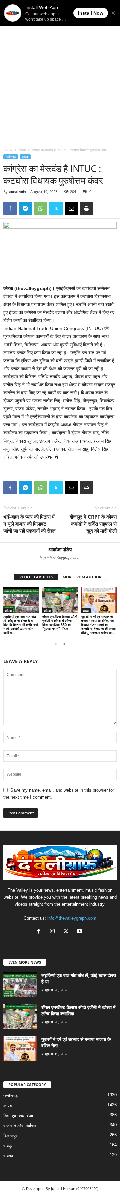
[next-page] (64, 643)
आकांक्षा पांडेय (17, 191)
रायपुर (8, 1145)
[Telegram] (25, 208)
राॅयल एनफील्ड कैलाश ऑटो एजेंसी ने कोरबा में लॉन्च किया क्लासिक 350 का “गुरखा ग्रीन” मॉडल (59, 622)
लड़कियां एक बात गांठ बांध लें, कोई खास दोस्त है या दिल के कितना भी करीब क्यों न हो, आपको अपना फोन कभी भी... (20, 624)
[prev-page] (56, 643)
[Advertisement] (60, 81)
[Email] (71, 208)
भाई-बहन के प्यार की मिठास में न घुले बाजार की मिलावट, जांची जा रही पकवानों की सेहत (29, 523)
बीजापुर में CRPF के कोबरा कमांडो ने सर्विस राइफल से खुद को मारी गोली (93, 523)
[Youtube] (80, 931)
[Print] (86, 208)
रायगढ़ (8, 1155)
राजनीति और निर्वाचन (19, 1125)
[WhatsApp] (40, 208)
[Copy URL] (102, 208)
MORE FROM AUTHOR (82, 576)
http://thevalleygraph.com (60, 558)
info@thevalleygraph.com (71, 918)
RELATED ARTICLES (36, 576)
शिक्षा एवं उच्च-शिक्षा (18, 1115)
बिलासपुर (10, 1135)
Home (8, 150)
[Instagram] (54, 931)
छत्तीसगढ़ (11, 157)
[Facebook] (10, 208)
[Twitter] (56, 208)
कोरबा (22, 150)
